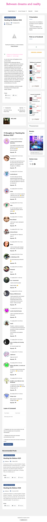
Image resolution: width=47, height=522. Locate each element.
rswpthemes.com (23, 519)
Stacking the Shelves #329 (12, 458)
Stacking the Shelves (10, 17)
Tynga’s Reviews (14, 46)
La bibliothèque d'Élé (14, 257)
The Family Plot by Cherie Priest (8, 111)
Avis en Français (21, 11)
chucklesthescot (13, 174)
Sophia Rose (13, 158)
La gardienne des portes (35, 112)
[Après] (31, 109)
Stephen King (35, 107)
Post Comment (8, 444)
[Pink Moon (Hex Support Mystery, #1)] (31, 68)
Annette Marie (32, 75)
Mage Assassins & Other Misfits (36, 73)
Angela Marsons (35, 80)
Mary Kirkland (13, 219)
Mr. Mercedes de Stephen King (21, 111)
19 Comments (9, 24)
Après (33, 106)
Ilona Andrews (32, 115)
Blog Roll (30, 11)
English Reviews (11, 11)
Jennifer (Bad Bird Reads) (16, 311)
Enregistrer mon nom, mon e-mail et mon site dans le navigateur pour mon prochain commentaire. (14, 431)
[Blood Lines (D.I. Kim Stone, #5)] (31, 80)
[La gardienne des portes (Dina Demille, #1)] (31, 113)
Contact (36, 11)
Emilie (11, 191)
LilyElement (12, 354)
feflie (11, 205)
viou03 (11, 323)
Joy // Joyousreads (14, 280)
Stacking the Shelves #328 (12, 488)
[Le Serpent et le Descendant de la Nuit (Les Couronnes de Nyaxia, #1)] (31, 100)
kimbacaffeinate (13, 232)
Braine (11, 244)
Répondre (12, 152)
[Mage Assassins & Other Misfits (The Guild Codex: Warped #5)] (31, 73)
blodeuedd (12, 269)
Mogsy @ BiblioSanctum (15, 293)
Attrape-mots (13, 396)
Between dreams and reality (23, 4)
